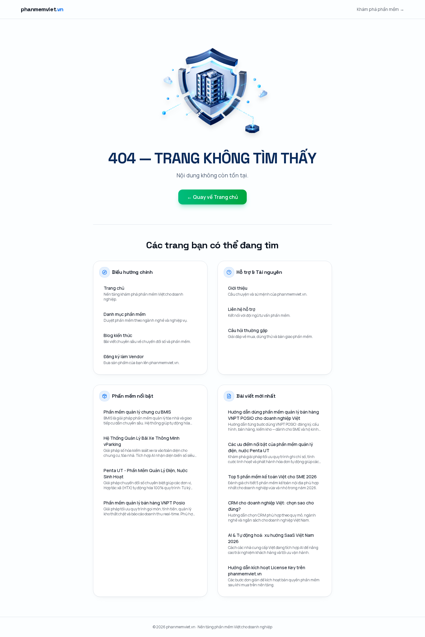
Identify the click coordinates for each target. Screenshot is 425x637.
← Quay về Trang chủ (212, 197)
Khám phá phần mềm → (380, 9)
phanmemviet (42, 9)
